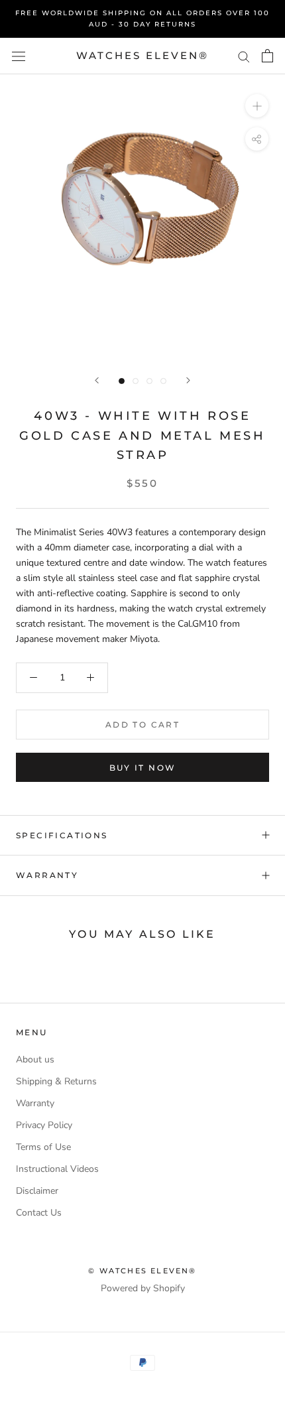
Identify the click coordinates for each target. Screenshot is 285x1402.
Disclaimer (37, 1190)
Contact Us (39, 1212)
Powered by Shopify (143, 1288)
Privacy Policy (44, 1125)
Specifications (62, 835)
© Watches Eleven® (142, 1270)
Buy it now (142, 768)
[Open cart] (267, 55)
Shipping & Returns (56, 1081)
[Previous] (97, 380)
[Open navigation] (18, 56)
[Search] (244, 56)
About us (35, 1059)
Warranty (47, 875)
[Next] (188, 380)
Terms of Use (43, 1147)
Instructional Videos (57, 1169)
